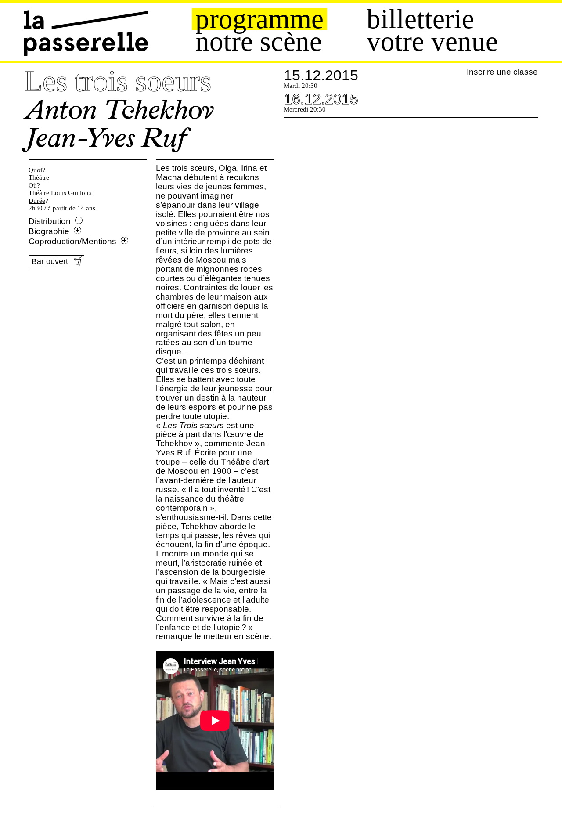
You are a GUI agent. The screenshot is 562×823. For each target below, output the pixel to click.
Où (33, 185)
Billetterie (420, 19)
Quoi (35, 169)
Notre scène (258, 41)
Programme (259, 19)
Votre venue (432, 41)
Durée (37, 200)
